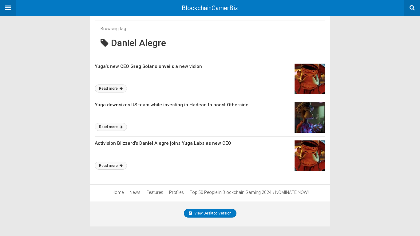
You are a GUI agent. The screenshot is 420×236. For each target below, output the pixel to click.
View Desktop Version (212, 213)
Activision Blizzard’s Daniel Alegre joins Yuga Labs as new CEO (163, 143)
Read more (109, 88)
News (135, 192)
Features (154, 192)
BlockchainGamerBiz (210, 8)
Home (118, 192)
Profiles (176, 192)
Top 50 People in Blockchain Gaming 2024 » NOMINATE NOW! (249, 192)
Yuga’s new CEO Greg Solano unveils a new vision (148, 66)
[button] (8, 8)
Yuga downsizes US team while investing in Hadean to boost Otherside (171, 105)
